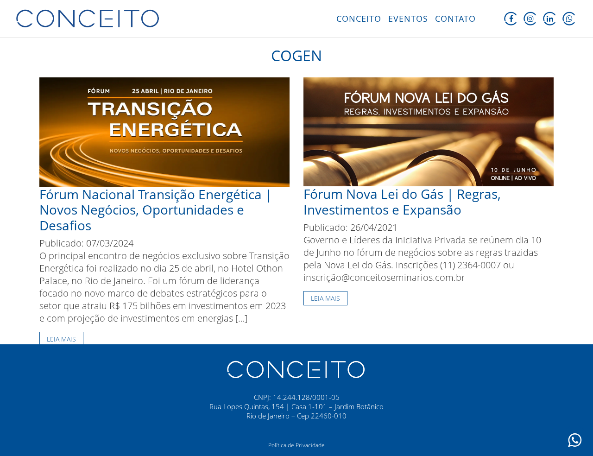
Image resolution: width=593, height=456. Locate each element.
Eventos (408, 18)
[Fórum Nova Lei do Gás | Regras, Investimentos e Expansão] (428, 131)
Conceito (358, 18)
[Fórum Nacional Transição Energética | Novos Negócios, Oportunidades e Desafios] (164, 131)
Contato (455, 18)
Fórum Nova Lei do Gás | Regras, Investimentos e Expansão (402, 201)
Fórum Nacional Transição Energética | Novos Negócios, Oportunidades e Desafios (155, 209)
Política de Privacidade (296, 445)
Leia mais (61, 339)
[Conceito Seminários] (296, 369)
